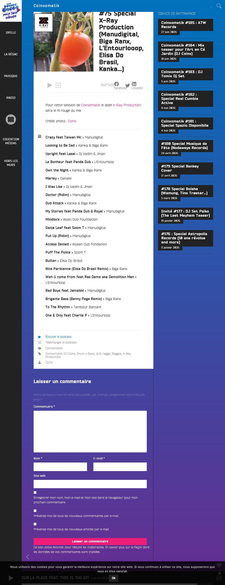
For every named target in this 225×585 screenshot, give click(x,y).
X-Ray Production (127, 105)
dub (98, 353)
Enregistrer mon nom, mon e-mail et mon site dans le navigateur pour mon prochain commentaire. (86, 500)
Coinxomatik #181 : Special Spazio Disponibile (185, 123)
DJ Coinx (69, 353)
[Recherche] (219, 6)
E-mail (99, 458)
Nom (38, 458)
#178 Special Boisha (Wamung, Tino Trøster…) (184, 191)
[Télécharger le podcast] (58, 85)
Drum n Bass (86, 353)
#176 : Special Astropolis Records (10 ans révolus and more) (184, 238)
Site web (39, 475)
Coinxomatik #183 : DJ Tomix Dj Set (182, 74)
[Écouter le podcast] (49, 85)
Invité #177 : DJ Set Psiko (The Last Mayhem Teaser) (185, 213)
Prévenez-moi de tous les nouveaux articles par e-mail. (71, 529)
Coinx (72, 121)
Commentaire (44, 406)
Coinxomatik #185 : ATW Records (183, 25)
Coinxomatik (90, 105)
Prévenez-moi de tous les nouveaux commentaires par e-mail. (76, 516)
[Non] (219, 573)
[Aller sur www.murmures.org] (11, 119)
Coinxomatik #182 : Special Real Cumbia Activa (179, 99)
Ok (113, 578)
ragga (107, 353)
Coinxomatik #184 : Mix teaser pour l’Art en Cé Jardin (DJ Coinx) (183, 49)
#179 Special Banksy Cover (180, 168)
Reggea (117, 353)
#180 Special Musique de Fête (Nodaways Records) (184, 146)
